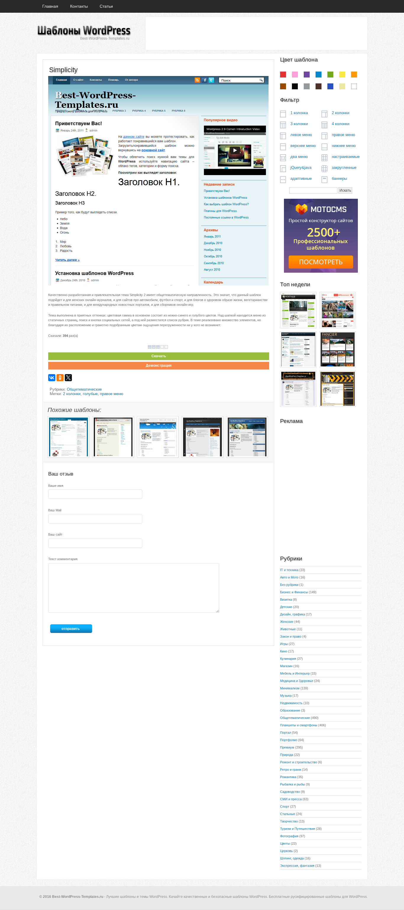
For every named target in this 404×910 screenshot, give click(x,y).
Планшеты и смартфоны (298, 725)
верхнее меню (303, 145)
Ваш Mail (54, 510)
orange (354, 74)
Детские (286, 607)
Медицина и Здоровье (296, 681)
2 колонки (71, 394)
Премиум (287, 747)
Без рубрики (289, 584)
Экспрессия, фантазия (297, 865)
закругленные (344, 167)
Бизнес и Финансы (294, 592)
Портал (285, 732)
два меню (299, 156)
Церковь (286, 851)
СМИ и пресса (291, 799)
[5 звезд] (166, 347)
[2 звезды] (154, 347)
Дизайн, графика (292, 614)
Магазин (286, 666)
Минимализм (290, 688)
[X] (68, 377)
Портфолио (288, 740)
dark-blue (330, 86)
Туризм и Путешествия (297, 828)
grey (307, 86)
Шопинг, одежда (292, 858)
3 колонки (299, 124)
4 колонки (340, 124)
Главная (50, 6)
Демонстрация (159, 365)
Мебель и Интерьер (295, 673)
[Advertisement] (256, 33)
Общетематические (84, 389)
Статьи (106, 6)
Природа (286, 755)
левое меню (301, 134)
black (295, 86)
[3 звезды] (158, 347)
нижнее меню (344, 145)
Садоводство (290, 791)
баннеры (339, 178)
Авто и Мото (289, 577)
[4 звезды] (162, 347)
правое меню (111, 394)
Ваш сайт (55, 534)
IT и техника (289, 570)
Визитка (286, 599)
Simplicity (63, 70)
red (283, 74)
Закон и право (290, 636)
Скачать (158, 356)
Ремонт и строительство (298, 762)
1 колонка (299, 113)
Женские (286, 621)
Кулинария (288, 658)
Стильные (287, 814)
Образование (290, 710)
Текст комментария (62, 559)
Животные (288, 629)
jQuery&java (300, 167)
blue (318, 74)
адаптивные (301, 178)
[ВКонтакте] (51, 377)
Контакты (79, 6)
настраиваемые (346, 156)
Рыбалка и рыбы (292, 784)
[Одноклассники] (60, 377)
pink (295, 74)
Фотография (289, 836)
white (354, 86)
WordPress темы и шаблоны (83, 33)
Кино (283, 651)
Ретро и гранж (290, 769)
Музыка (286, 695)
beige (342, 86)
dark (318, 86)
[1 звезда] (150, 347)
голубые (90, 394)
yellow (342, 74)
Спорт (284, 806)
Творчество (289, 821)
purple (307, 74)
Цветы (285, 843)
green (330, 74)
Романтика (288, 777)
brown (283, 86)
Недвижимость (291, 703)
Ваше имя (55, 485)
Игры (284, 644)
